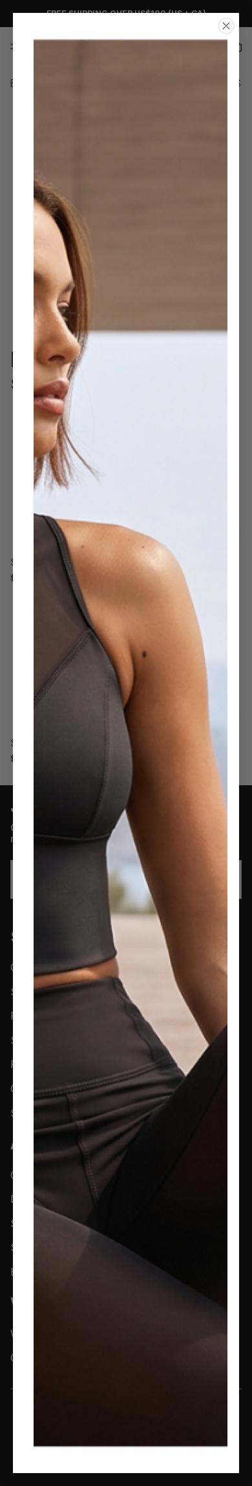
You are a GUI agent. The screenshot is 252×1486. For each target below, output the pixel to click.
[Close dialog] (226, 26)
